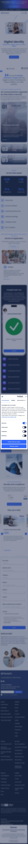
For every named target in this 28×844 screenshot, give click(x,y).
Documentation (4, 9)
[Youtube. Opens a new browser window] (3, 681)
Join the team (18, 782)
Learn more (7, 550)
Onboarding (3, 707)
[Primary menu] (25, 12)
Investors (17, 793)
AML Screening (18, 759)
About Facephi (18, 775)
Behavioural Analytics (6, 714)
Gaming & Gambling (20, 717)
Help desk (11, 9)
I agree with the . (10, 694)
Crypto (16, 710)
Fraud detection (18, 750)
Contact (17, 778)
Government (18, 729)
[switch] (24, 427)
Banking (16, 704)
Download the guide (14, 6)
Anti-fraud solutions (5, 756)
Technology (3, 782)
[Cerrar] (26, 826)
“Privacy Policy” (7, 622)
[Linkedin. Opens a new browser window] (1, 681)
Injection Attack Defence (7, 759)
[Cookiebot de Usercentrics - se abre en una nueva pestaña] (17, 396)
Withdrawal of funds (19, 763)
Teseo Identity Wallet (6, 720)
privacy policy (14, 694)
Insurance (17, 714)
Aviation (17, 720)
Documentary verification (21, 747)
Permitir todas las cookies (14, 441)
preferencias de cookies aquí (9, 417)
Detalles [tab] (13, 400)
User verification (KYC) (6, 744)
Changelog (17, 9)
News (2, 794)
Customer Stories (5, 788)
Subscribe (18, 692)
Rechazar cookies (14, 446)
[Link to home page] (14, 673)
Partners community (20, 785)
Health (16, 736)
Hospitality (17, 723)
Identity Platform (5, 710)
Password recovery (19, 756)
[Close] (26, 2)
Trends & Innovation (5, 785)
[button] (14, 122)
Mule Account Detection (6, 717)
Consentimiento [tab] (5, 400)
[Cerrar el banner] (25, 396)
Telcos (16, 733)
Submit (14, 627)
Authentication (4, 704)
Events (2, 791)
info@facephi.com (8, 824)
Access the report (14, 841)
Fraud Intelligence (5, 775)
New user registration (20, 744)
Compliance (4, 778)
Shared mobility (18, 726)
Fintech (16, 707)
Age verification (18, 753)
